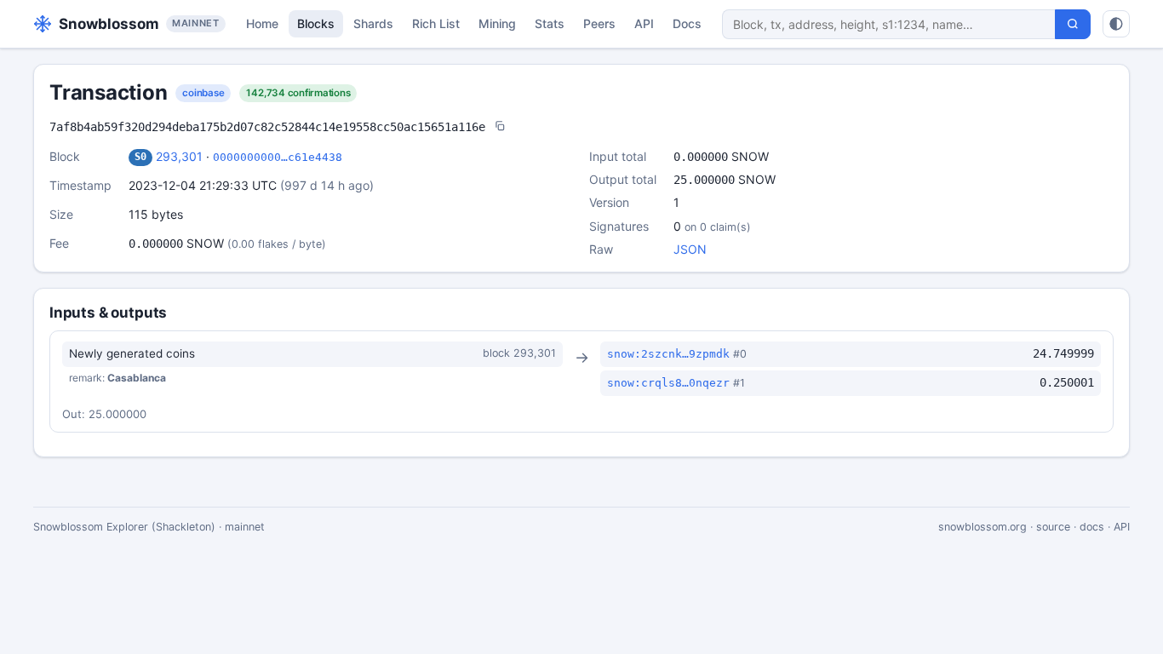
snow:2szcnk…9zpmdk (668, 353)
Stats (549, 23)
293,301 (179, 156)
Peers (599, 23)
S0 (140, 157)
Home (262, 23)
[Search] (1073, 24)
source (1053, 526)
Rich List (436, 23)
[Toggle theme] (1116, 23)
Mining (497, 23)
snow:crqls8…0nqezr (668, 382)
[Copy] (499, 127)
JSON (690, 249)
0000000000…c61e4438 (277, 157)
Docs (687, 23)
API (644, 23)
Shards (373, 23)
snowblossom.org (982, 526)
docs (1092, 526)
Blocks (316, 23)
